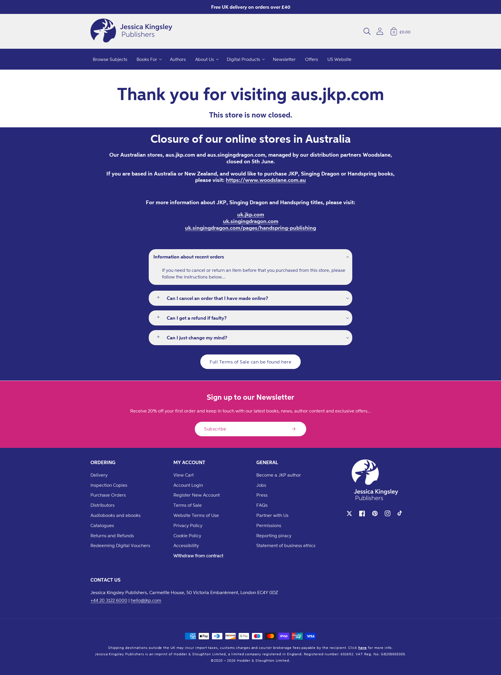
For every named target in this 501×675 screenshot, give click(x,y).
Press (262, 494)
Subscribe (215, 428)
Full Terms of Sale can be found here (250, 361)
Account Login (188, 485)
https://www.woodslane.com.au (266, 180)
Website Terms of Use (196, 515)
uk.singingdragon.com (250, 221)
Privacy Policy (187, 525)
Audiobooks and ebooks (115, 515)
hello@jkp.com (146, 600)
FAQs (262, 505)
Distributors (102, 505)
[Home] (131, 31)
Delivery (99, 474)
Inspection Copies (108, 485)
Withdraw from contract (198, 555)
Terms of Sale (187, 505)
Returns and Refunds (112, 535)
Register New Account (196, 494)
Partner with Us (272, 515)
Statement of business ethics (285, 545)
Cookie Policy (187, 535)
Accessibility (186, 545)
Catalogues (102, 525)
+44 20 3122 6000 (108, 600)
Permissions (268, 525)
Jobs (261, 485)
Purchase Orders (108, 494)
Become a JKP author (278, 474)
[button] (367, 31)
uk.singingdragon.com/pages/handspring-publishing (250, 228)
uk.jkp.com (250, 214)
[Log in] (379, 31)
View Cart (183, 474)
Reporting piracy (273, 535)
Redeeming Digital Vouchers (120, 545)
